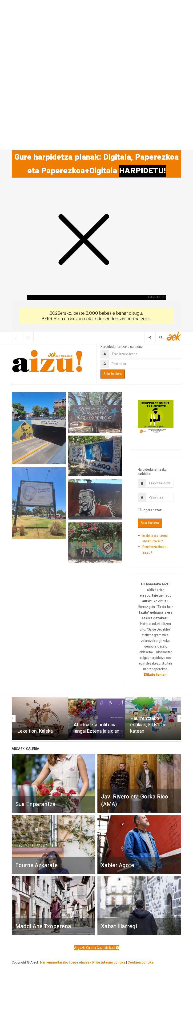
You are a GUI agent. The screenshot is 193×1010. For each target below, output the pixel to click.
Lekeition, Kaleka (35, 731)
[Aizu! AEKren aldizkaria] (47, 361)
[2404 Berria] (96, 315)
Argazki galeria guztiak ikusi (95, 947)
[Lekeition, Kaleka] (40, 718)
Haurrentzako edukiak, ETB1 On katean (148, 724)
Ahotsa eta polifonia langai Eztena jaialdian (96, 728)
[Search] (160, 337)
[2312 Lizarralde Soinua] (155, 416)
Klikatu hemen (155, 674)
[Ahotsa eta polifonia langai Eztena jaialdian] (96, 718)
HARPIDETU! (142, 171)
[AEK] (173, 336)
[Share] (149, 337)
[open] (17, 337)
